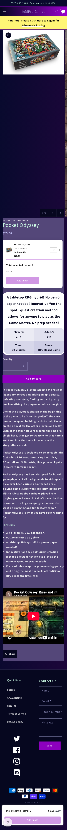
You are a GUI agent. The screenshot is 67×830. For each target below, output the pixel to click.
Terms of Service (16, 713)
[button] (4, 11)
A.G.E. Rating (14, 697)
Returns (11, 705)
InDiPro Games (36, 803)
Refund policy (15, 721)
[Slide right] (60, 213)
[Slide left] (53, 213)
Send (49, 745)
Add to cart (22, 280)
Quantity (7, 359)
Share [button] (12, 653)
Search (11, 689)
